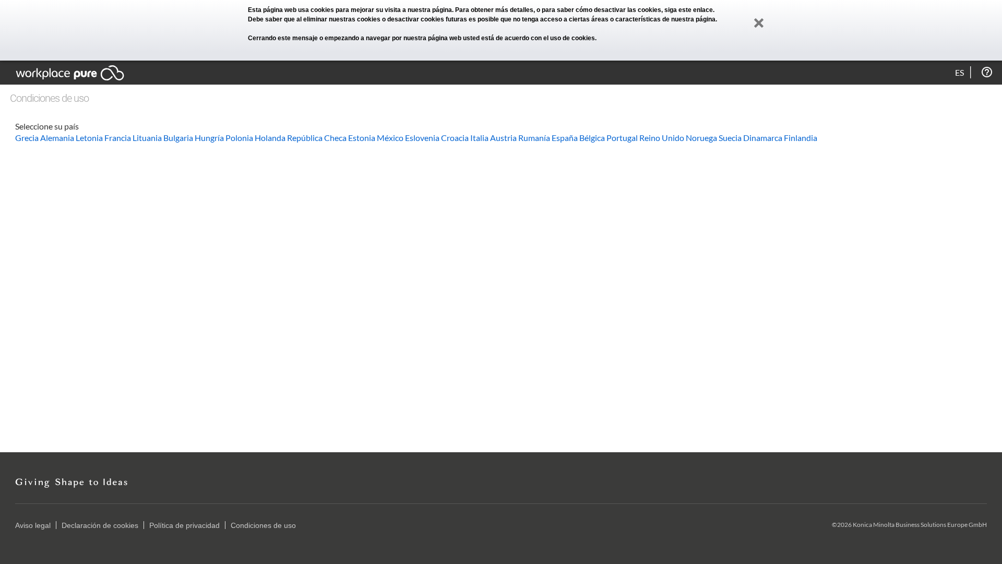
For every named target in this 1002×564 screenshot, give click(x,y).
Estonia (361, 138)
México (390, 138)
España (565, 138)
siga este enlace (688, 10)
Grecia (27, 138)
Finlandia (800, 138)
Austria (503, 138)
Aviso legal (33, 525)
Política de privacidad (184, 525)
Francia (117, 138)
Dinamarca (762, 138)
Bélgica (592, 138)
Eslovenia (422, 138)
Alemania (57, 138)
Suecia (730, 138)
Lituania (147, 138)
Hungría (209, 138)
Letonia (89, 138)
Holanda (270, 138)
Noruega (701, 138)
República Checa (317, 138)
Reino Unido (661, 138)
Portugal (622, 138)
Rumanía (534, 138)
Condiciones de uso (263, 525)
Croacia (455, 138)
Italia (479, 138)
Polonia (239, 138)
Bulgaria (178, 138)
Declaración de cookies (100, 525)
